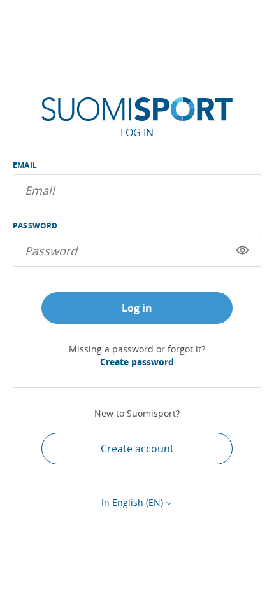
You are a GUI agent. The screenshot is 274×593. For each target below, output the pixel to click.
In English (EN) (132, 502)
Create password (137, 362)
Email (25, 165)
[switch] (242, 251)
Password (35, 225)
